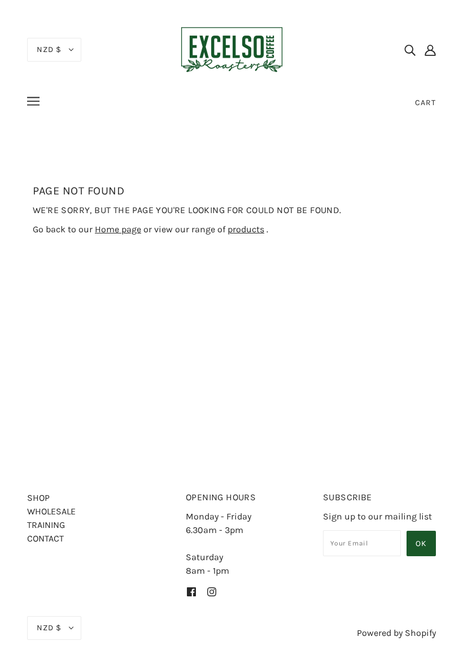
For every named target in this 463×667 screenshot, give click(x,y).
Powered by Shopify (396, 632)
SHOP (38, 497)
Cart (425, 102)
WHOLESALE (51, 511)
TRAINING (46, 524)
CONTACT (45, 538)
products (246, 229)
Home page (118, 229)
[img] (410, 49)
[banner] (231, 48)
